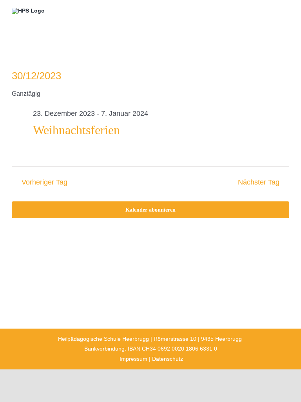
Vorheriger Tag (44, 182)
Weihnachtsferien (76, 130)
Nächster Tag (258, 182)
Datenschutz (167, 359)
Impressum (133, 359)
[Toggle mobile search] (272, 13)
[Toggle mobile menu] (286, 13)
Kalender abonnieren (150, 210)
